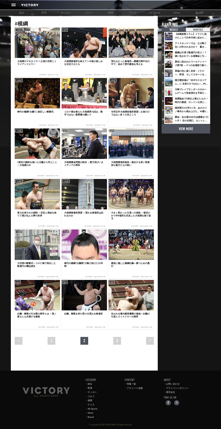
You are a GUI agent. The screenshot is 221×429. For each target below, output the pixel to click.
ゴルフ (88, 12)
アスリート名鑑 (135, 388)
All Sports (154, 12)
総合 (21, 12)
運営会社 (170, 392)
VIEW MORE (186, 129)
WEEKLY (174, 30)
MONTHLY (198, 30)
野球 (44, 12)
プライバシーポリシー (177, 388)
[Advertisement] (186, 156)
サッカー (66, 12)
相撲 (110, 12)
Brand (199, 12)
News (177, 12)
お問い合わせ (173, 384)
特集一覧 (131, 384)
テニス (133, 12)
